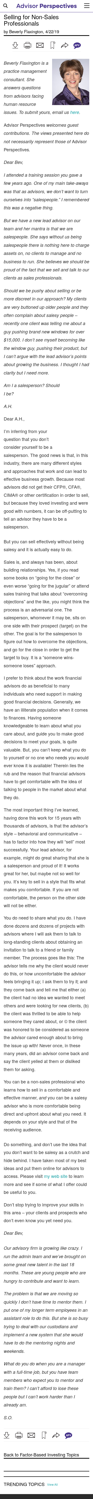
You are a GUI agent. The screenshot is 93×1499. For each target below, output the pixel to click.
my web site (55, 1176)
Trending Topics (24, 1484)
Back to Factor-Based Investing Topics (41, 1455)
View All (52, 1484)
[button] (15, 45)
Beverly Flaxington (26, 31)
